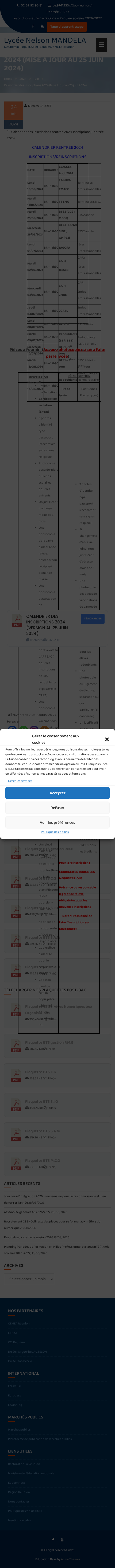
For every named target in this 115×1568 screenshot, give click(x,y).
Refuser (57, 807)
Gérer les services (20, 780)
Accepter (58, 793)
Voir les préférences (57, 822)
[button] (107, 739)
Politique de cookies (55, 831)
